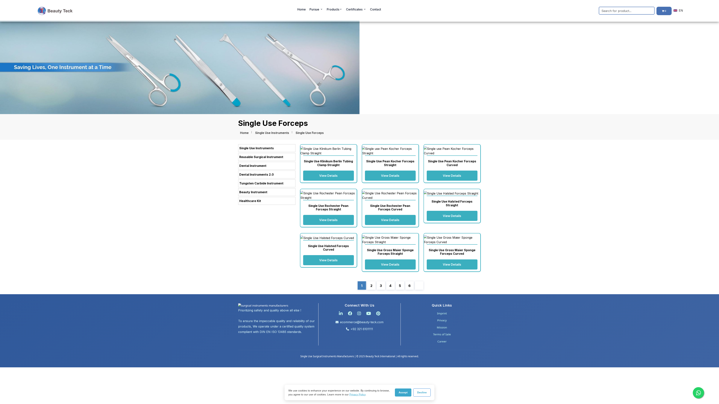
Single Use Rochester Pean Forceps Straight (328, 207)
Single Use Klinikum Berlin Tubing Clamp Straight (328, 163)
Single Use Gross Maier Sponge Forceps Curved (452, 251)
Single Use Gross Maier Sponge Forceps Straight (390, 251)
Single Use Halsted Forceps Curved (328, 247)
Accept (403, 392)
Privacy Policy (357, 394)
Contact (375, 9)
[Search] (652, 11)
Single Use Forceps (310, 133)
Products (333, 9)
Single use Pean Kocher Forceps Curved (452, 163)
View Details (328, 175)
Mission (442, 327)
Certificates (354, 9)
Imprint (442, 313)
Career (442, 341)
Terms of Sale (442, 334)
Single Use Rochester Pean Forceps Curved (390, 207)
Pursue (315, 9)
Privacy (442, 320)
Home (301, 9)
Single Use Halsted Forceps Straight (452, 203)
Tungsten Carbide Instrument (261, 183)
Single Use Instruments (272, 133)
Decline (422, 392)
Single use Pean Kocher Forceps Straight (390, 163)
